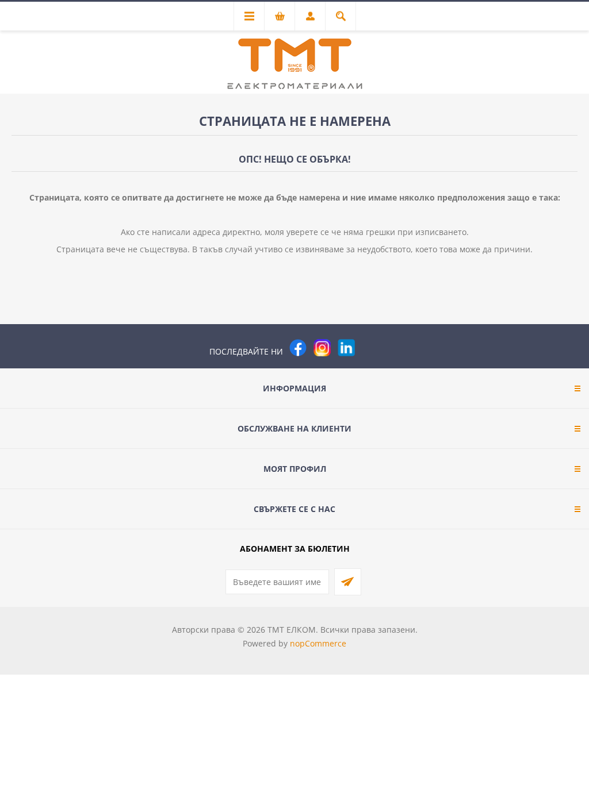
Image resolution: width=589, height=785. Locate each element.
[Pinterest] (370, 347)
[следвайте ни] (346, 347)
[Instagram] (322, 347)
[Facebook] (298, 347)
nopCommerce (318, 643)
